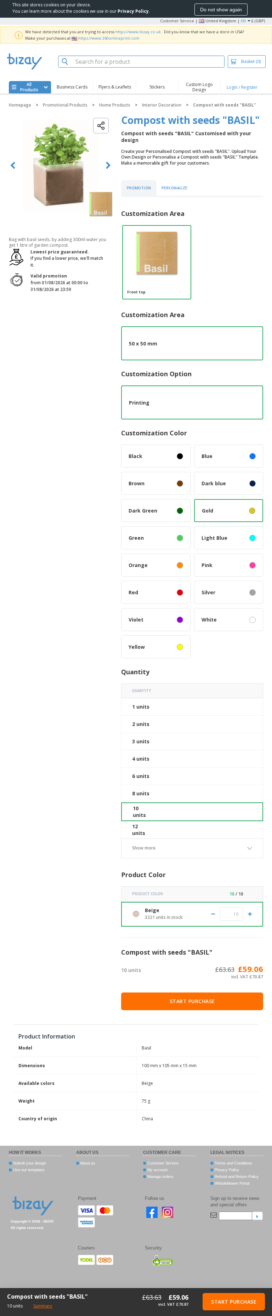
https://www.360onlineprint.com (109, 38)
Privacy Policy (226, 1170)
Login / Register (242, 87)
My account (157, 1170)
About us (87, 1163)
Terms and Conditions (233, 1163)
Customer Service (177, 20)
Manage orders (160, 1176)
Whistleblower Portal (231, 1183)
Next (108, 165)
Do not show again (221, 9)
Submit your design (29, 1163)
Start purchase (192, 1001)
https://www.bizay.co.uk (138, 31)
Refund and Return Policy (236, 1176)
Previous (13, 165)
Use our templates (28, 1170)
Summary (42, 1306)
